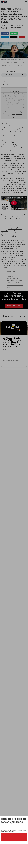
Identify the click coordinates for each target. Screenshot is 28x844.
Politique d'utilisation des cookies (14, 842)
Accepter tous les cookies (14, 835)
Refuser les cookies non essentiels (14, 839)
